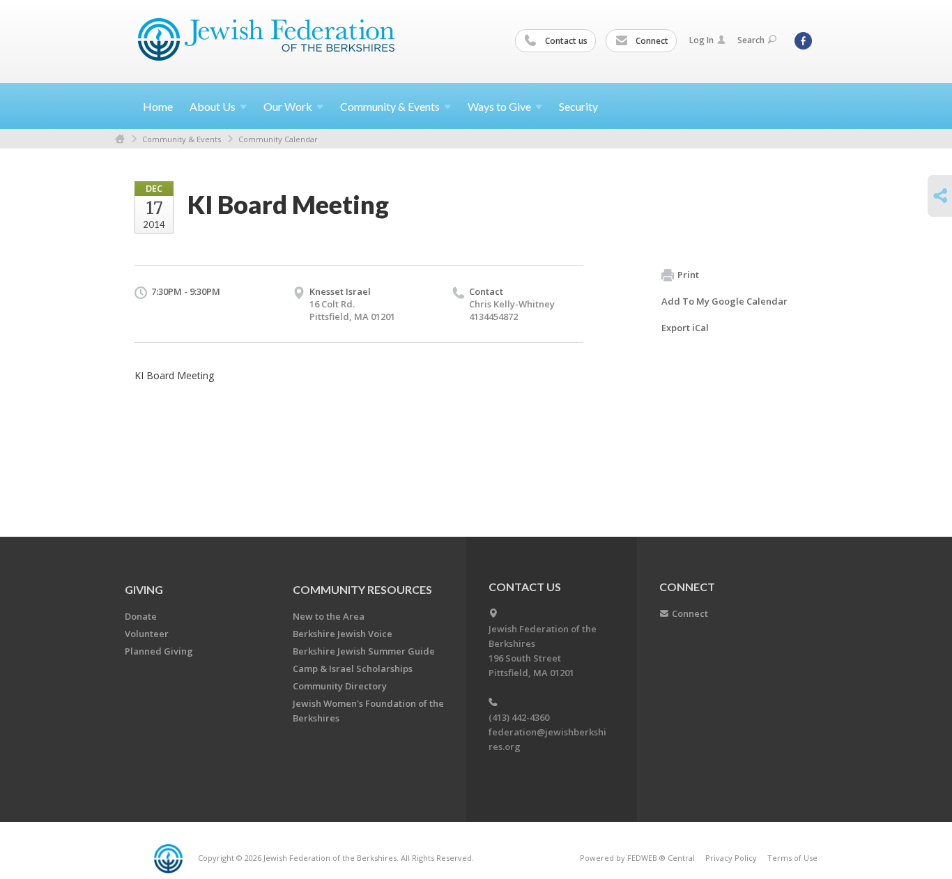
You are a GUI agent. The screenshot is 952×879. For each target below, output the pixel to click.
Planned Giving (159, 651)
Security (578, 106)
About (213, 106)
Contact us (565, 41)
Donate (141, 616)
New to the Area (328, 616)
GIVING (144, 589)
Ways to (499, 106)
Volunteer (147, 633)
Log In (701, 40)
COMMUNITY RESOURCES (362, 589)
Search (751, 40)
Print (688, 274)
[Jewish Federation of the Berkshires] (267, 40)
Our (287, 106)
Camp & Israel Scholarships (353, 668)
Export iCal (685, 327)
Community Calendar (278, 139)
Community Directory (340, 686)
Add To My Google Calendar (724, 301)
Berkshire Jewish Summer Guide (364, 651)
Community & (390, 106)
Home (158, 106)
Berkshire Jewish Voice (342, 633)
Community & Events (181, 139)
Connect (651, 41)
